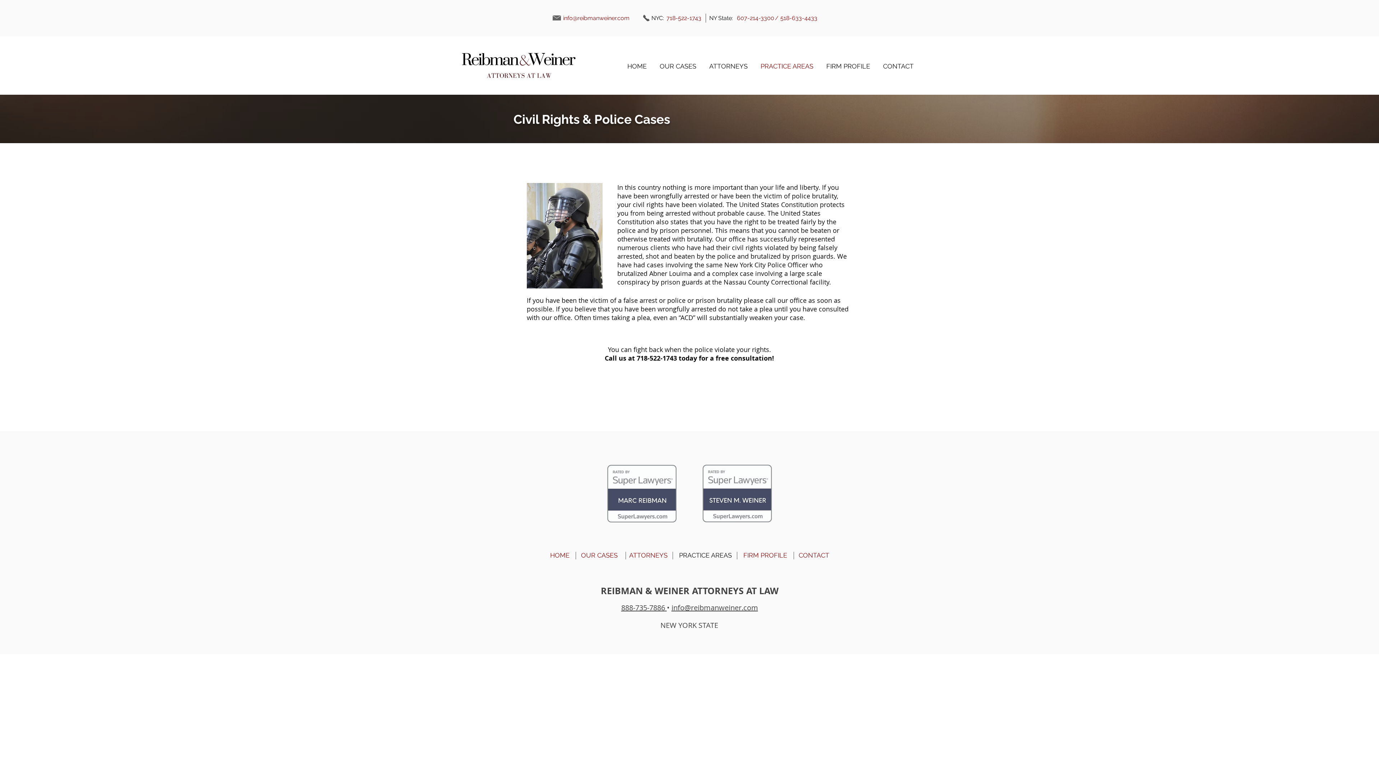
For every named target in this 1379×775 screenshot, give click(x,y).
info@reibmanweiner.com (596, 18)
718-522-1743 (657, 358)
